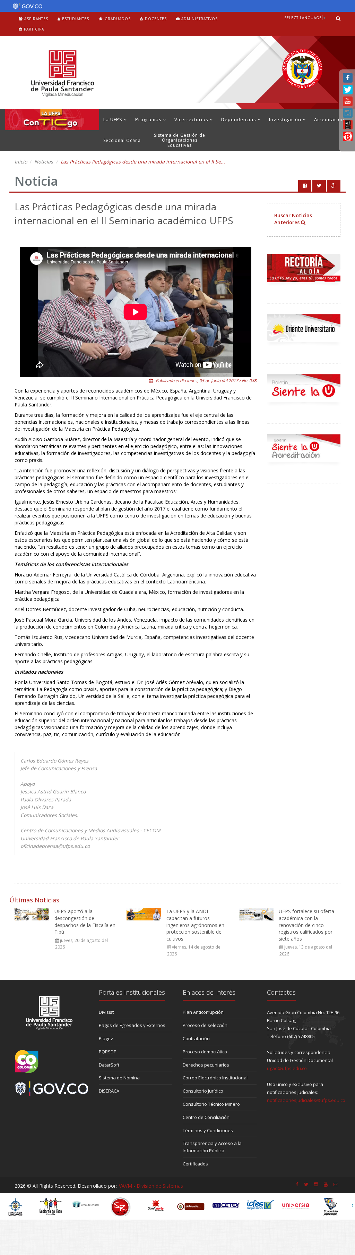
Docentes (155, 18)
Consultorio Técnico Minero (211, 1104)
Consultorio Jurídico (203, 1091)
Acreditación (329, 119)
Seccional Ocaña (122, 140)
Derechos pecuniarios (206, 1065)
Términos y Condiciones (208, 1130)
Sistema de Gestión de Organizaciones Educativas (179, 140)
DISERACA (109, 1091)
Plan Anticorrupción (203, 1012)
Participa (33, 29)
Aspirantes (35, 18)
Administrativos (199, 18)
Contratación (196, 1038)
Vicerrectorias (192, 119)
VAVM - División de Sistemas (151, 1185)
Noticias (43, 161)
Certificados (195, 1164)
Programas (149, 119)
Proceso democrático (205, 1051)
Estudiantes (75, 18)
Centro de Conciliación (206, 1117)
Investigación (286, 119)
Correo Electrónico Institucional (215, 1078)
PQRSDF (107, 1051)
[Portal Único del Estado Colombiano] (25, 6)
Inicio (21, 161)
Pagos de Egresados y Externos (132, 1025)
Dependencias (239, 119)
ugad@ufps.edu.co (287, 1068)
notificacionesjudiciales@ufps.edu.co (306, 1100)
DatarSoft (109, 1065)
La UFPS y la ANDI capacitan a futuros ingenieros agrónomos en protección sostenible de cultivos (195, 925)
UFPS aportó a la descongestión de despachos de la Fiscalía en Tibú (84, 921)
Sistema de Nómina (119, 1078)
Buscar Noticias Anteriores (293, 219)
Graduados (117, 18)
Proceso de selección (205, 1025)
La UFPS (113, 119)
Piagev (106, 1038)
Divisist (106, 1012)
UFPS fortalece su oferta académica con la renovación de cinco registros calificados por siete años (306, 925)
